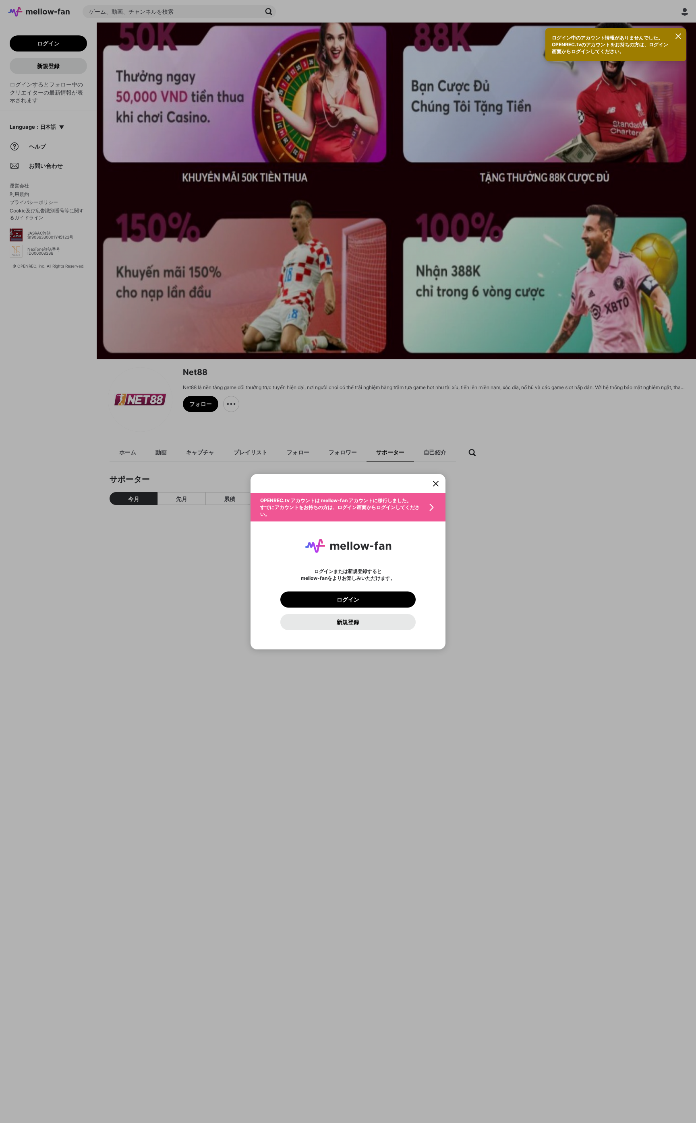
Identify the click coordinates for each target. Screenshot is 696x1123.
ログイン (348, 599)
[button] (348, 507)
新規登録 (348, 622)
